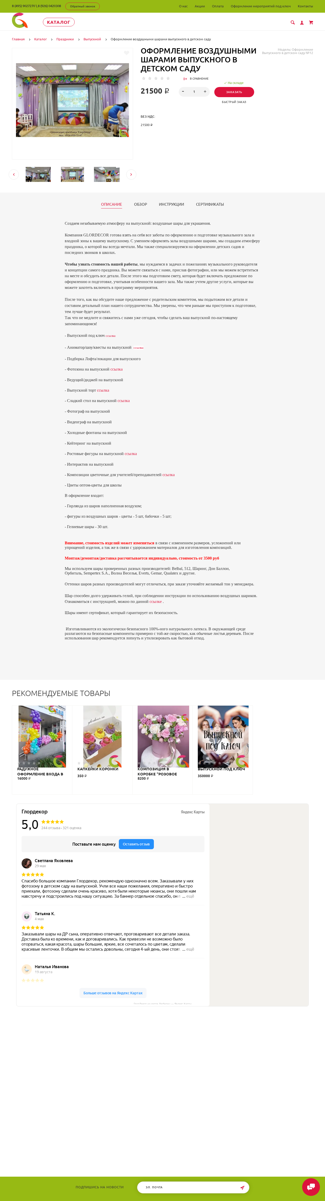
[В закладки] (126, 53)
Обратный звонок (82, 6)
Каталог (59, 22)
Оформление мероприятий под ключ (261, 6)
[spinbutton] (194, 92)
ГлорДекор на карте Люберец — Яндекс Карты (162, 1003)
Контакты (305, 6)
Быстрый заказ (234, 101)
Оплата (218, 6)
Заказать (234, 92)
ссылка (111, 336)
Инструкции (171, 204)
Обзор (140, 204)
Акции (200, 6)
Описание (111, 204)
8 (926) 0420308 (49, 6)
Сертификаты (210, 204)
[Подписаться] (242, 1188)
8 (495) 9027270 (23, 6)
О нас (183, 6)
